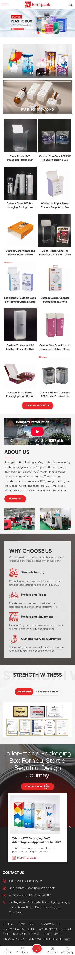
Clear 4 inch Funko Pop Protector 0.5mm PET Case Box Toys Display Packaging (54, 253)
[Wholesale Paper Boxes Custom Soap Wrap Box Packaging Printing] (54, 199)
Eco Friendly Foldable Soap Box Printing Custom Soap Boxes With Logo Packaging (20, 300)
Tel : (25, 880)
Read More (15, 499)
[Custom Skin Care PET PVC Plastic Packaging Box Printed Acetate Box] (54, 151)
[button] (33, 33)
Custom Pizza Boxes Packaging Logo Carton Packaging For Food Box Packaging (20, 394)
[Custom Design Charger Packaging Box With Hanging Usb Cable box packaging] (54, 293)
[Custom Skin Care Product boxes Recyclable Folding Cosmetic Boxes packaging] (54, 340)
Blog (21, 924)
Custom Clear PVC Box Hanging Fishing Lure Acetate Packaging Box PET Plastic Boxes (20, 205)
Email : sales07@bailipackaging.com (32, 888)
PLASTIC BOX (37, 73)
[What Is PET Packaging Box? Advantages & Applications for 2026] (35, 833)
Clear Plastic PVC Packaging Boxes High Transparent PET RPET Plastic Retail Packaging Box (20, 158)
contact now (33, 786)
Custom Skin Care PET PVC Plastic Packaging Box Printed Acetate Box (55, 158)
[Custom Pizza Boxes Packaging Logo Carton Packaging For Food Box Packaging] (20, 388)
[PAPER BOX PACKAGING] (37, 97)
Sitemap (8, 924)
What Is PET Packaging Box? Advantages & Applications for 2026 (36, 840)
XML (32, 924)
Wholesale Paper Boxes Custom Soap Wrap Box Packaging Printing (55, 205)
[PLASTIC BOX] (37, 61)
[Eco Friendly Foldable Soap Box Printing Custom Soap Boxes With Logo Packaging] (20, 293)
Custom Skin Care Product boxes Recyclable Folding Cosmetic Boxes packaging (55, 347)
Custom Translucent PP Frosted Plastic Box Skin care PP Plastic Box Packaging (20, 347)
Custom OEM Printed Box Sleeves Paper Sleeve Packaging (20, 253)
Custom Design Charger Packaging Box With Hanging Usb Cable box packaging (55, 300)
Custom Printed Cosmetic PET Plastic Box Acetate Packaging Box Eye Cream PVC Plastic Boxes (55, 394)
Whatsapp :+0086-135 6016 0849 (30, 895)
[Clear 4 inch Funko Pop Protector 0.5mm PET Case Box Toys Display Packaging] (54, 246)
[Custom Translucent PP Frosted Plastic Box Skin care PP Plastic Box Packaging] (20, 340)
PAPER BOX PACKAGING (37, 109)
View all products (37, 405)
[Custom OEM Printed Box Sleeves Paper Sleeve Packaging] (20, 246)
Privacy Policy (50, 924)
